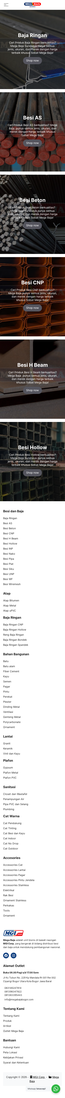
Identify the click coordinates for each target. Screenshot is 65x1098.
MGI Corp (39, 1077)
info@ (7, 999)
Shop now (32, 60)
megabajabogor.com (22, 999)
